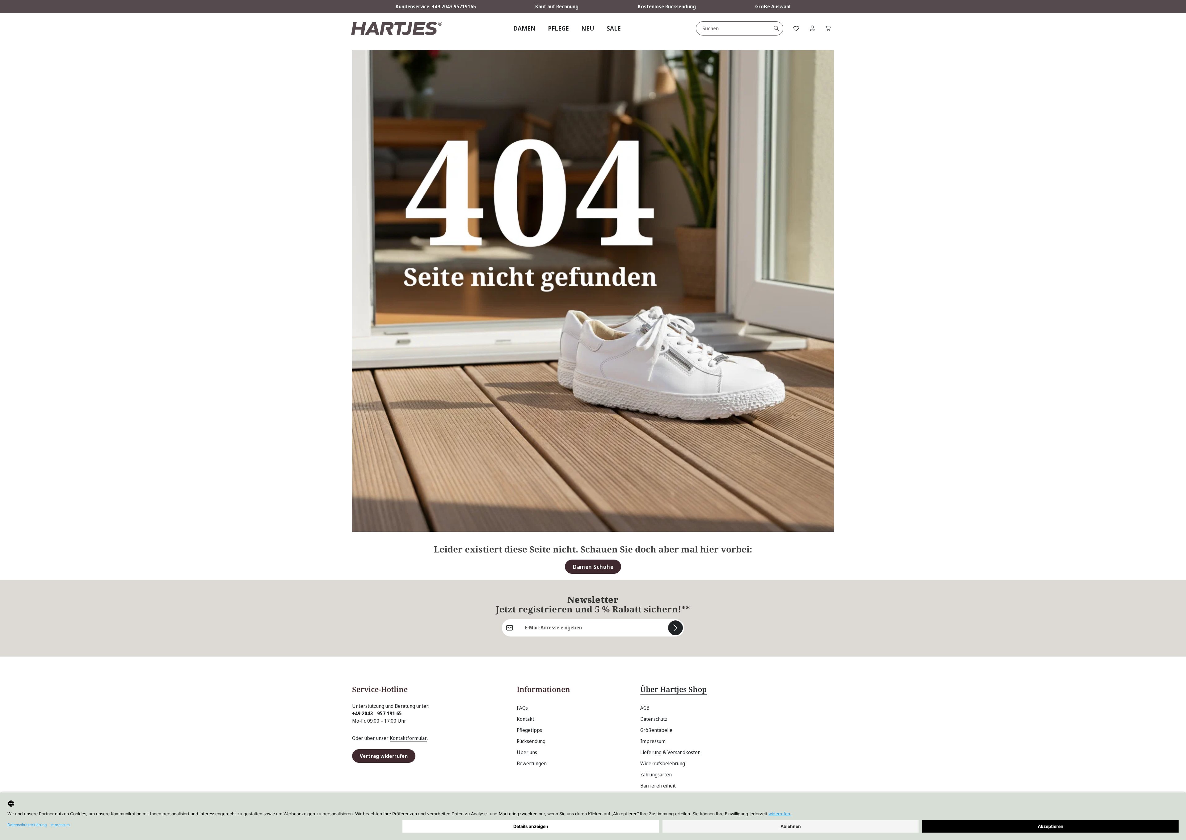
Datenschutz (653, 719)
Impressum (653, 741)
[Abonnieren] (675, 627)
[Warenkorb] (828, 28)
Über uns (527, 752)
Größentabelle (656, 730)
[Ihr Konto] (812, 28)
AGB (645, 707)
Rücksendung (531, 741)
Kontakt (525, 719)
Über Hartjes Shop (673, 689)
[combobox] (733, 28)
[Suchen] (776, 28)
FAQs (522, 707)
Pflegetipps (529, 730)
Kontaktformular (408, 738)
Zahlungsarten (656, 774)
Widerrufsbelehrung (662, 763)
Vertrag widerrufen (384, 756)
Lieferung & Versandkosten (670, 752)
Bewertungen (532, 763)
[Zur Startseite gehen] (396, 28)
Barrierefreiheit (658, 785)
